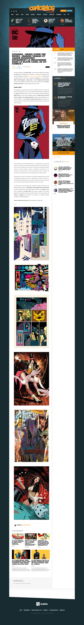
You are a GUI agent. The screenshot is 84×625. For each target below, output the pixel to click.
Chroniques (58, 15)
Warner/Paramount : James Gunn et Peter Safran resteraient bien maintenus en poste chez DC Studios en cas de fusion (63, 54)
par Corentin (25, 67)
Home (12, 15)
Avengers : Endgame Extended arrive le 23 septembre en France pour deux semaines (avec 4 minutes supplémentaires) (63, 58)
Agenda (27, 15)
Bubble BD (62, 610)
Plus (65, 15)
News (22, 15)
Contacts (46, 610)
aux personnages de (35, 76)
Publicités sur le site (37, 610)
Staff (20, 610)
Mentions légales (54, 610)
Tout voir (62, 49)
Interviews (51, 15)
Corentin (19, 525)
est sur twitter (25, 525)
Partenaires (27, 610)
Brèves (17, 15)
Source (15, 204)
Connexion (63, 11)
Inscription (69, 11)
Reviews (33, 15)
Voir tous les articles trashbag (63, 153)
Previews (39, 15)
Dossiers (45, 15)
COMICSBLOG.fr (57, 157)
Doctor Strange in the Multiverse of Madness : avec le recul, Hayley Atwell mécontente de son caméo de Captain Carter (63, 64)
